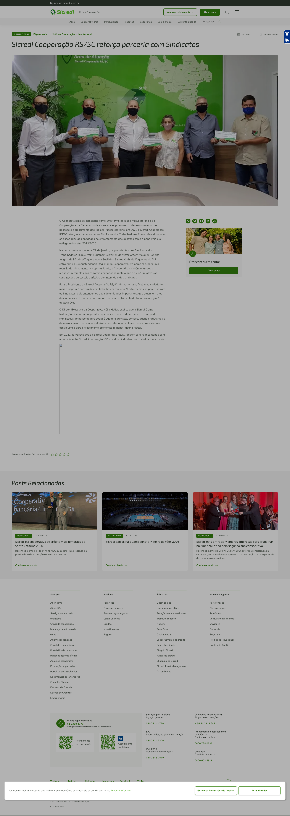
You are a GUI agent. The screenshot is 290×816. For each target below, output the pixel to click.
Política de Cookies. (121, 790)
